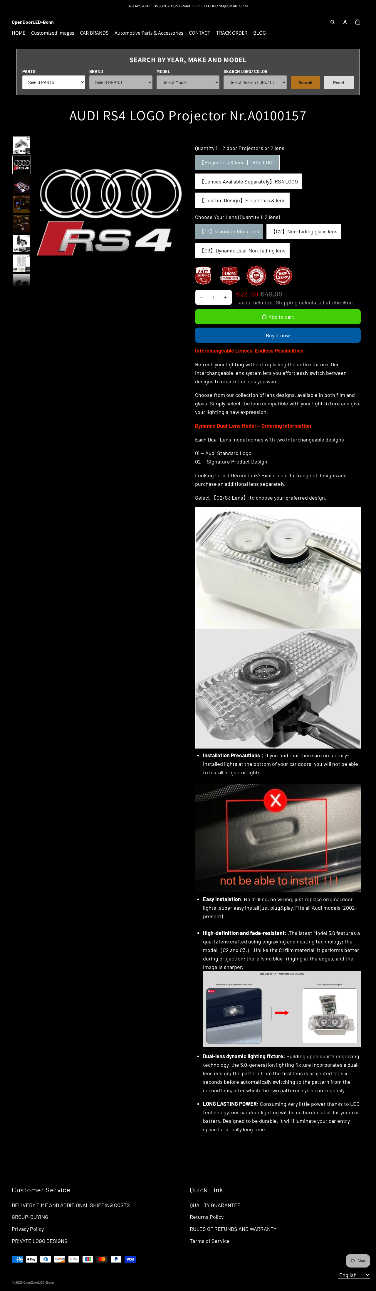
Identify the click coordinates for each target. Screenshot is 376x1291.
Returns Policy (207, 1217)
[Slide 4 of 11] (21, 204)
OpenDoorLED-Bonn (38, 1282)
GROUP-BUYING (30, 1217)
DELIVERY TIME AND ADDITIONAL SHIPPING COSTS (71, 1205)
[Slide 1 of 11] (21, 145)
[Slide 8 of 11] (21, 282)
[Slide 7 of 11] (21, 263)
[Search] (332, 22)
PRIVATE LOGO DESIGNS (40, 1241)
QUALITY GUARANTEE (215, 1205)
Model (163, 71)
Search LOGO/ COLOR (245, 71)
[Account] (344, 22)
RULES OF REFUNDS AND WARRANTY (233, 1229)
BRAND (96, 71)
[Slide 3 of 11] (21, 184)
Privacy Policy (28, 1229)
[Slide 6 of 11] (21, 243)
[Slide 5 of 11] (21, 223)
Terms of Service (210, 1241)
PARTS (29, 71)
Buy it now (278, 335)
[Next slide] (178, 211)
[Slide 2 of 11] (21, 164)
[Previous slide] (39, 211)
